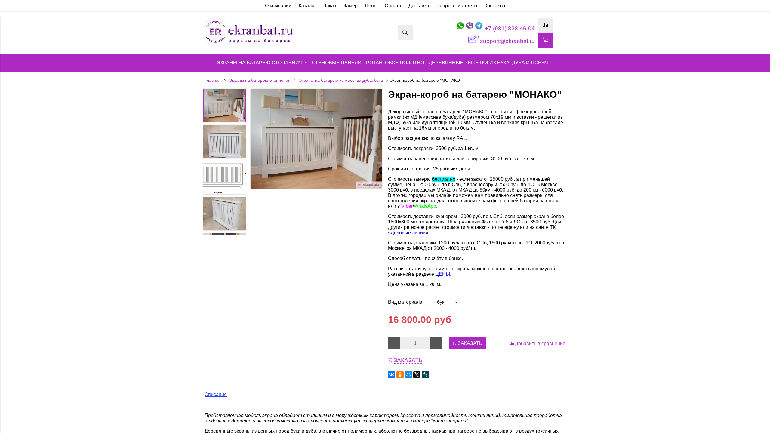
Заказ (329, 5)
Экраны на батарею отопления (260, 80)
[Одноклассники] (400, 374)
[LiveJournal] (425, 374)
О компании (278, 5)
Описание (216, 394)
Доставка (418, 5)
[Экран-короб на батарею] (316, 139)
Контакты (495, 5)
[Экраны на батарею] (250, 42)
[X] (416, 374)
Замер (350, 5)
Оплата (393, 5)
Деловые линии (408, 232)
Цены (371, 5)
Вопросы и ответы (456, 5)
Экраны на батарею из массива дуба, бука (341, 80)
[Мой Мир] (408, 374)
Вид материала (405, 302)
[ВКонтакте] (391, 374)
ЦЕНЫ (442, 274)
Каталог (307, 5)
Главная (213, 80)
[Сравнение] (545, 25)
